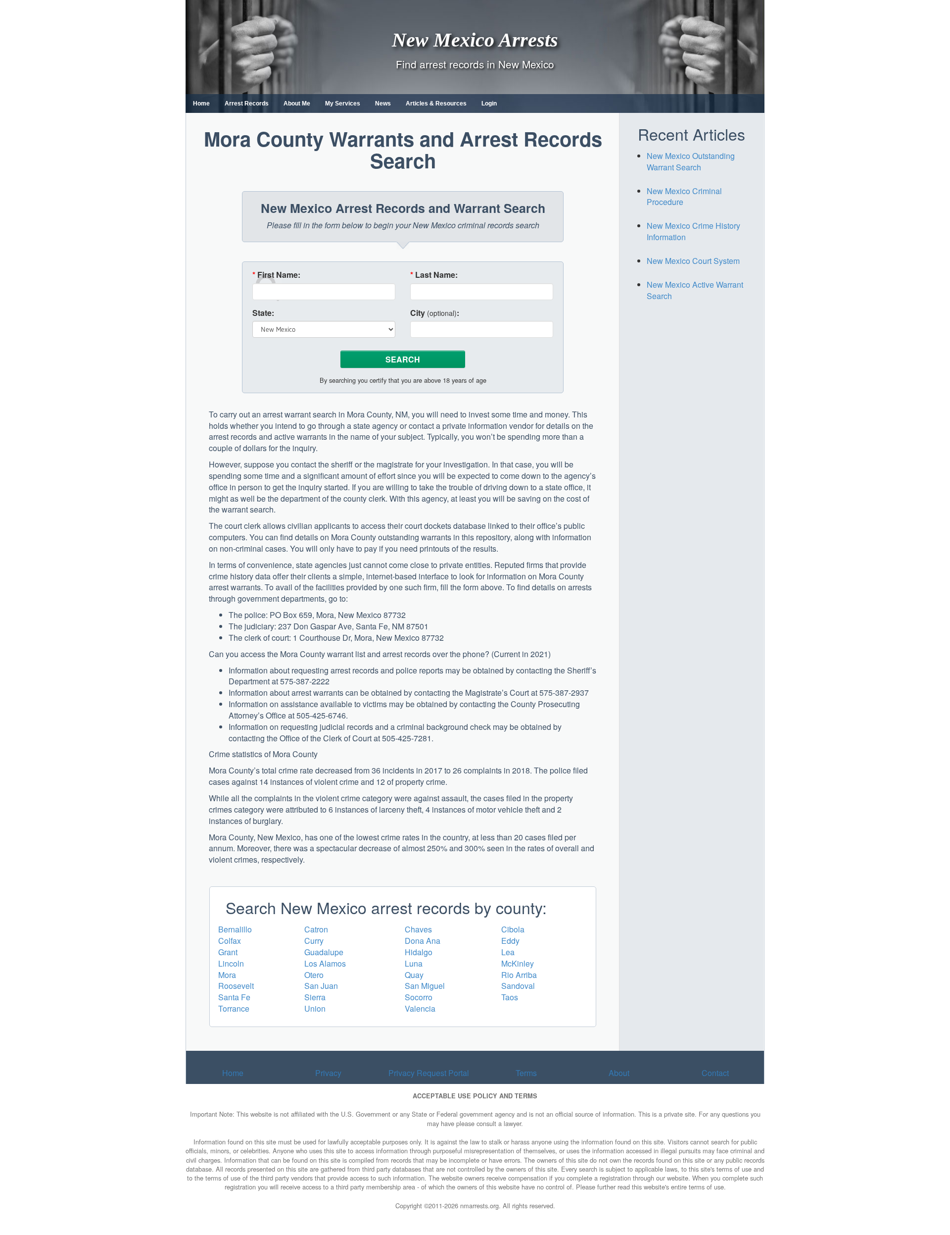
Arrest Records (247, 103)
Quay (414, 974)
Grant (228, 952)
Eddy (510, 940)
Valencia (420, 1008)
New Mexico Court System (693, 260)
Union (315, 1008)
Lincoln (231, 963)
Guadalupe (323, 952)
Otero (314, 974)
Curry (314, 940)
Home (201, 103)
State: (263, 313)
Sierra (315, 997)
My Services (342, 103)
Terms (526, 1073)
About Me (297, 103)
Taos (509, 997)
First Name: (276, 274)
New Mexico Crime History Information (693, 231)
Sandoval (518, 985)
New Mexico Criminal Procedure (684, 196)
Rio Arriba (519, 974)
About (619, 1073)
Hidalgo (418, 952)
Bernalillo (235, 929)
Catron (316, 929)
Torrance (233, 1008)
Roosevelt (236, 985)
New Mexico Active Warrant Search (695, 290)
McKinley (517, 963)
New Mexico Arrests (475, 39)
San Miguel (425, 985)
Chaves (418, 929)
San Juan (321, 985)
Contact (715, 1073)
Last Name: (434, 274)
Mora (227, 974)
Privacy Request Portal (428, 1073)
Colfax (229, 940)
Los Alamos (325, 963)
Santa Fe (234, 997)
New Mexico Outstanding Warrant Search (691, 161)
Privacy (328, 1073)
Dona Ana (422, 940)
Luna (414, 963)
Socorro (418, 997)
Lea (508, 952)
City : (434, 313)
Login (489, 103)
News (383, 103)
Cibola (512, 929)
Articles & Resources (436, 103)
